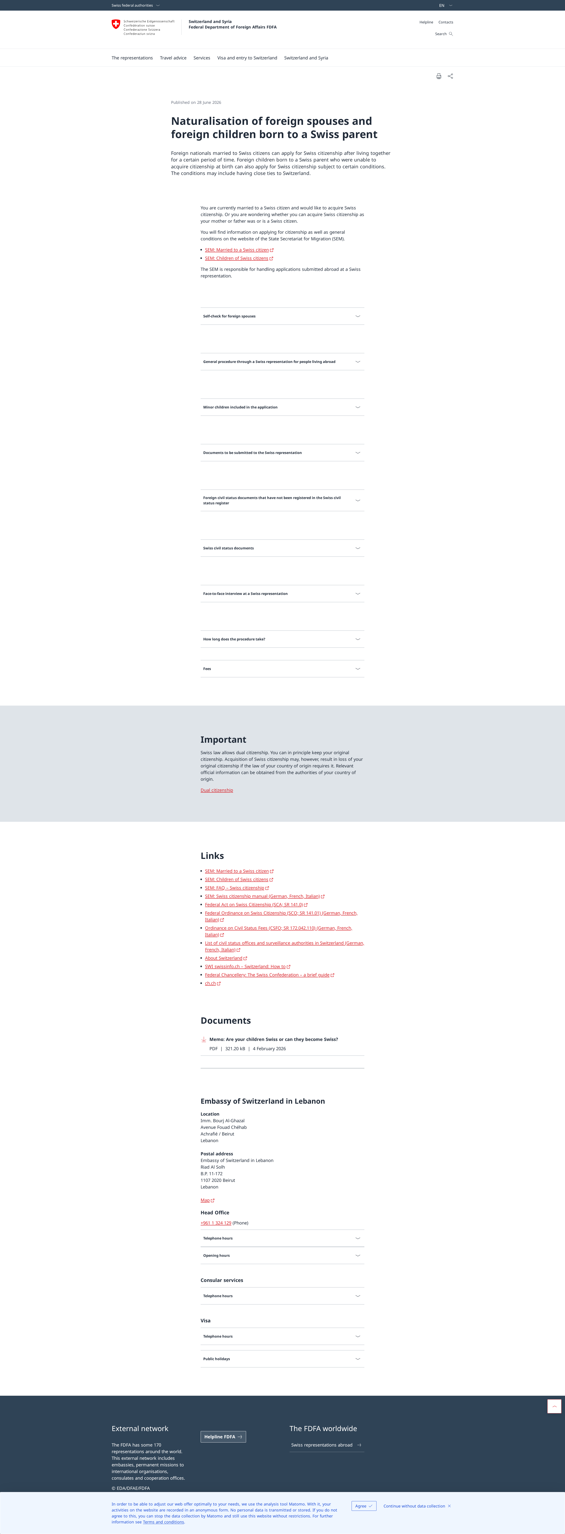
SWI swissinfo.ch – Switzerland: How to (245, 966)
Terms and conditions (163, 1522)
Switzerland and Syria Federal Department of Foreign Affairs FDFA (233, 24)
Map (205, 1200)
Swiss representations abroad (321, 1445)
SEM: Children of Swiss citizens (236, 258)
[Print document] (438, 76)
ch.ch (210, 983)
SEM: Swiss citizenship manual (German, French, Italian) (262, 896)
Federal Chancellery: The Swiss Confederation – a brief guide (267, 975)
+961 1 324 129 (216, 1223)
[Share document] (450, 76)
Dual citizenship (217, 790)
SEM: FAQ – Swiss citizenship (234, 888)
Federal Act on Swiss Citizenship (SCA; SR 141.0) (254, 904)
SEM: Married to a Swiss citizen (237, 250)
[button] (173, 57)
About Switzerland (223, 958)
